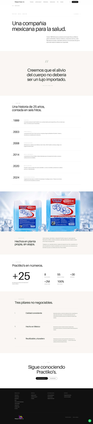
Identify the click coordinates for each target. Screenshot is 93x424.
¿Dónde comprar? (34, 396)
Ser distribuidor (53, 378)
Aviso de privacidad (67, 396)
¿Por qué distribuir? (51, 395)
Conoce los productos (41, 378)
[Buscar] (70, 2)
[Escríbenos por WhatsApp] (89, 420)
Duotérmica (17, 398)
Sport (15, 400)
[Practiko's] (19, 1)
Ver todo (16, 408)
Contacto (32, 398)
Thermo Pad (17, 396)
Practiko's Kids (17, 406)
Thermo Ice (17, 395)
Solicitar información (51, 398)
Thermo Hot (17, 405)
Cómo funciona (50, 396)
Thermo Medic (17, 403)
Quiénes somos (33, 395)
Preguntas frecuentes (67, 395)
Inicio (13, 5)
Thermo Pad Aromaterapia (19, 401)
